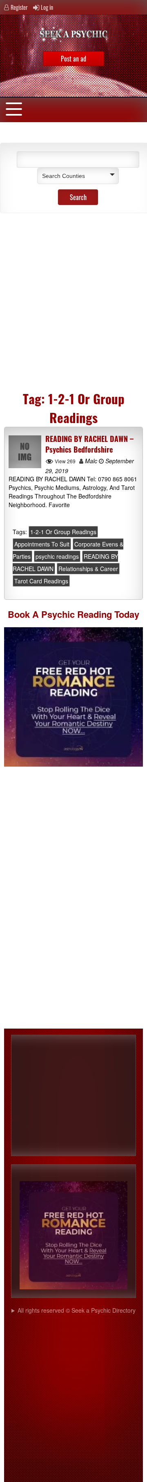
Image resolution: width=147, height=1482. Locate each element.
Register (19, 7)
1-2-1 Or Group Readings (63, 532)
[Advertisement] (73, 299)
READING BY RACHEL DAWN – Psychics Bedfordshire (89, 444)
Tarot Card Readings (41, 581)
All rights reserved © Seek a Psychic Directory (77, 1310)
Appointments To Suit (41, 544)
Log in (47, 7)
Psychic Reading (76, 614)
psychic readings (57, 556)
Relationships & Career (88, 569)
